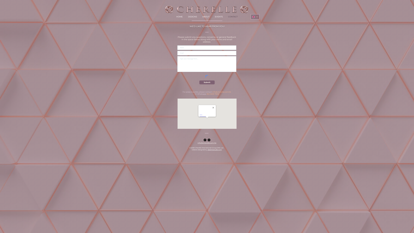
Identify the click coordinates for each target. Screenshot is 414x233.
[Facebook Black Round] (205, 140)
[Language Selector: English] (255, 16)
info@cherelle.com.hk (221, 92)
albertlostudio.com (215, 150)
